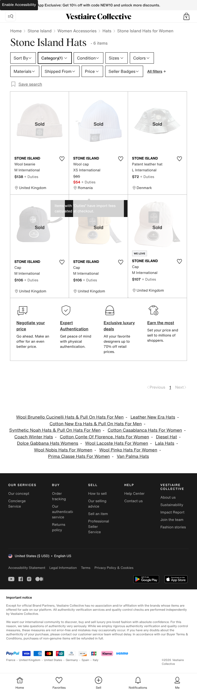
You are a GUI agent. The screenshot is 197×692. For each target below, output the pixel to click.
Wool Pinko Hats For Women (128, 450)
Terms (85, 567)
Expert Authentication (74, 326)
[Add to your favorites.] (62, 159)
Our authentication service (64, 512)
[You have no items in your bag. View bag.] (186, 16)
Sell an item (98, 514)
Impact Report (172, 512)
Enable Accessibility (19, 4)
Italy (95, 660)
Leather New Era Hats (153, 417)
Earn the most (160, 323)
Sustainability (171, 505)
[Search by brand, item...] (10, 16)
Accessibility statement (26, 567)
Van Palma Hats (133, 456)
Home (16, 31)
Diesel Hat (166, 437)
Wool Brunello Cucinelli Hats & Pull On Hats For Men (70, 417)
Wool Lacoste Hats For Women (116, 443)
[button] (186, 16)
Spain (85, 660)
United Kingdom (30, 660)
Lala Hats (164, 443)
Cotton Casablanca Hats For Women (144, 430)
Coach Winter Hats (33, 437)
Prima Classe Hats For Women (79, 456)
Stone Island (39, 31)
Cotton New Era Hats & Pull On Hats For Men (96, 424)
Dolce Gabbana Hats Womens (47, 443)
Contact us (133, 501)
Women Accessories (76, 31)
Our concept (18, 493)
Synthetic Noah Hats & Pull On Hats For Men (55, 430)
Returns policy (58, 527)
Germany (72, 660)
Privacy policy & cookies (113, 567)
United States (53, 660)
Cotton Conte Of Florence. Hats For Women (104, 437)
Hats (106, 31)
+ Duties (31, 176)
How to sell (97, 493)
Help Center (134, 493)
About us (167, 497)
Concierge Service (17, 503)
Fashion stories (173, 527)
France (10, 660)
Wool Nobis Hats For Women (63, 450)
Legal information (63, 567)
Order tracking (59, 496)
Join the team (171, 519)
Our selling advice (97, 503)
